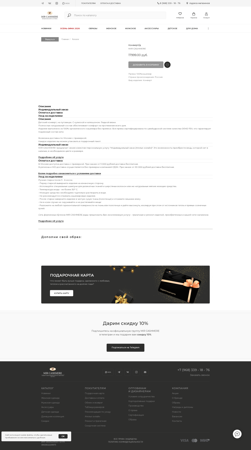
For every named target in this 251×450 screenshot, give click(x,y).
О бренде (177, 398)
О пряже (132, 410)
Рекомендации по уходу (98, 412)
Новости (176, 412)
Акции (175, 393)
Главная (65, 39)
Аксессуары (152, 28)
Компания (180, 388)
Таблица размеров (94, 407)
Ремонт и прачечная (95, 421)
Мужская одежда (50, 402)
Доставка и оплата (94, 398)
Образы (93, 28)
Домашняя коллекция (52, 416)
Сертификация (136, 415)
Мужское (130, 28)
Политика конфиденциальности (125, 442)
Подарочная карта (94, 393)
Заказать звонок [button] (200, 375)
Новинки (46, 28)
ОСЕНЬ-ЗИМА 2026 (70, 28)
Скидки (45, 421)
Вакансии (177, 416)
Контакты (177, 421)
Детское (172, 28)
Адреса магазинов (199, 3)
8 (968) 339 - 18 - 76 (170, 3)
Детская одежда (50, 412)
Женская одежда (50, 398)
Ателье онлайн (92, 416)
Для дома (192, 28)
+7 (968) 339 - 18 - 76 (194, 370)
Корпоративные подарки (141, 401)
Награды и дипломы (182, 407)
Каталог (75, 39)
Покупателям (88, 3)
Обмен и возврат (94, 402)
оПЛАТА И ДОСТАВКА (110, 3)
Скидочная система (95, 425)
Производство (136, 405)
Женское (111, 28)
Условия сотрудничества (141, 396)
